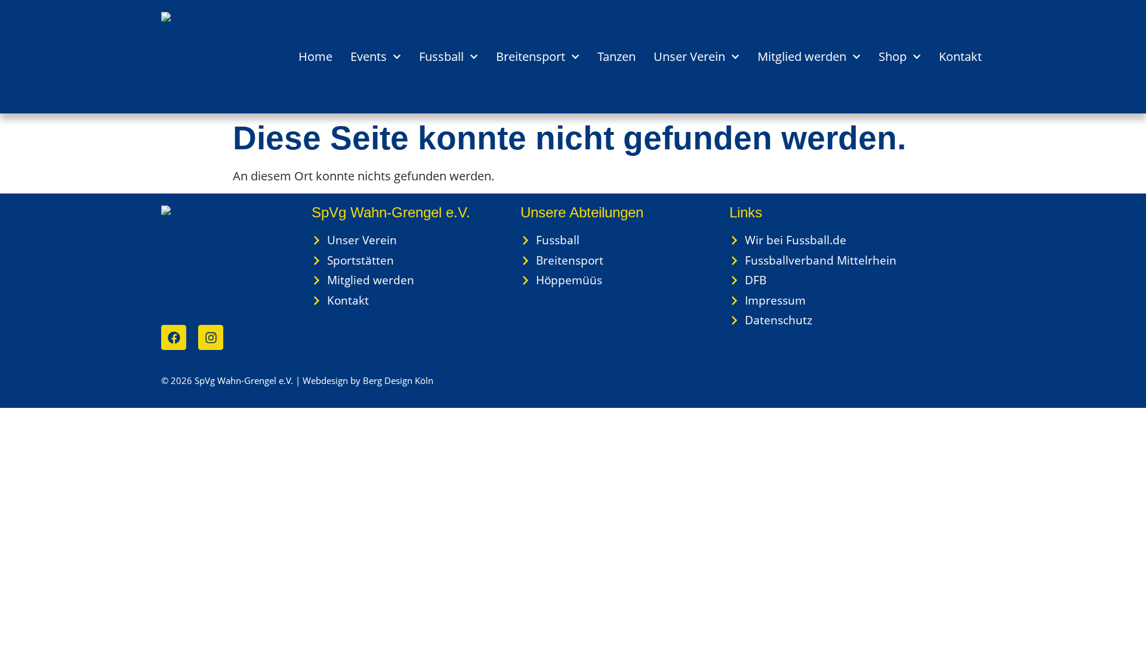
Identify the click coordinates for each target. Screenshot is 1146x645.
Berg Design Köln (398, 380)
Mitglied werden (801, 56)
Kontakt (960, 56)
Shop (893, 56)
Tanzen (616, 56)
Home (315, 56)
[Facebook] (173, 337)
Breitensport (530, 56)
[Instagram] (210, 337)
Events (368, 56)
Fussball (441, 56)
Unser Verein (689, 56)
